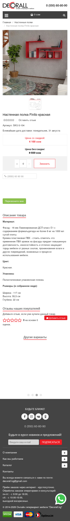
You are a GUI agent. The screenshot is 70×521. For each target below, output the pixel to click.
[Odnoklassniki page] (45, 416)
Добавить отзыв (56, 317)
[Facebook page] (24, 416)
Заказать (44, 163)
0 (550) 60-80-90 (56, 5)
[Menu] (6, 15)
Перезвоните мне (14, 201)
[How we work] (64, 459)
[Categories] (64, 465)
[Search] (64, 15)
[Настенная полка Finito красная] (35, 62)
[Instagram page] (31, 416)
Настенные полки (24, 22)
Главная (7, 22)
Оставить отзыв (27, 120)
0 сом (37, 14)
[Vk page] (38, 416)
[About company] (64, 452)
